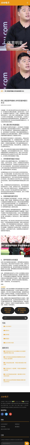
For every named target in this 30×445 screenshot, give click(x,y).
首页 (2, 91)
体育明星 (7, 334)
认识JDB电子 (8, 326)
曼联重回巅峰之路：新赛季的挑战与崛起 (22, 310)
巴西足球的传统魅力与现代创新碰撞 (7, 310)
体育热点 (7, 330)
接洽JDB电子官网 (9, 342)
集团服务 (7, 338)
